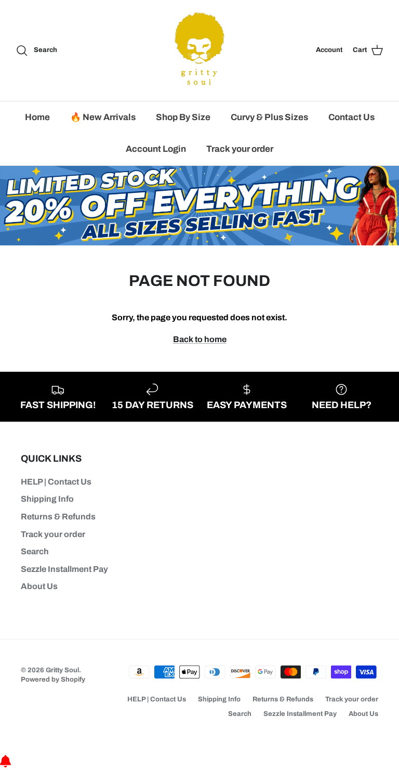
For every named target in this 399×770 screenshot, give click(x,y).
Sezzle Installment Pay (64, 569)
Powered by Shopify (53, 679)
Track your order (239, 149)
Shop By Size (183, 117)
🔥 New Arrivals (103, 117)
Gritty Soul (62, 670)
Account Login (156, 149)
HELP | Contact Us (56, 481)
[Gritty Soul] (199, 50)
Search (35, 551)
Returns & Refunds (58, 516)
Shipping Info (47, 498)
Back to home (200, 339)
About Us (39, 586)
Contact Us (351, 117)
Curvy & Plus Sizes (269, 117)
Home (37, 117)
